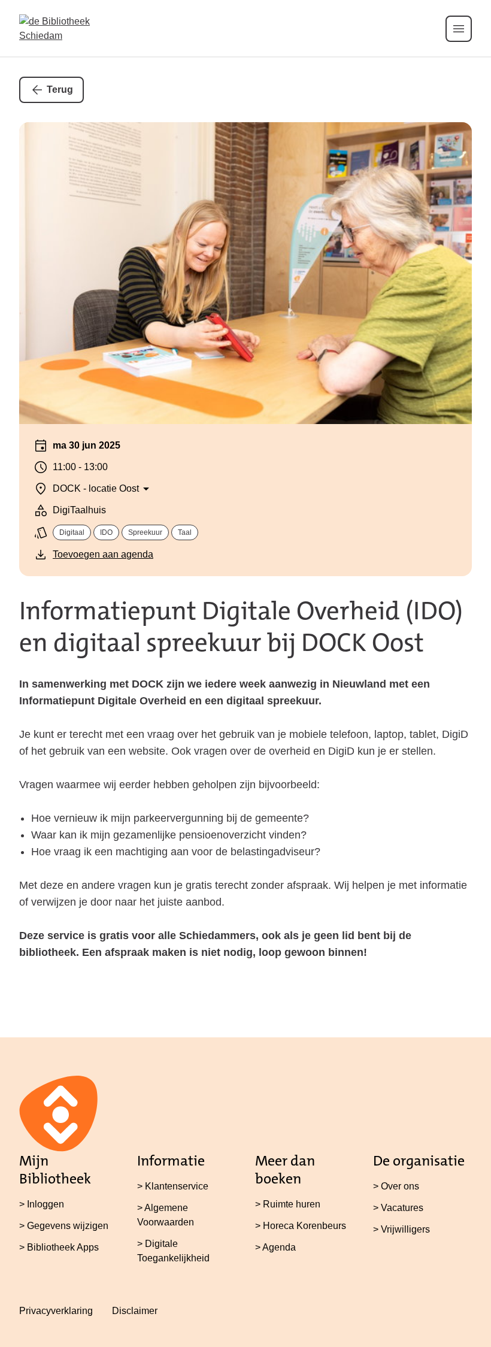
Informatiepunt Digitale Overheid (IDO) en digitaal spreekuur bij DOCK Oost (241, 626)
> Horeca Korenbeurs (300, 1226)
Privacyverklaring (56, 1311)
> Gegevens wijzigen (63, 1226)
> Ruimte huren (287, 1204)
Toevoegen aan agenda (103, 554)
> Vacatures (398, 1208)
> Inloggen (41, 1204)
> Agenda (275, 1247)
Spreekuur (145, 532)
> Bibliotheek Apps (59, 1247)
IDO (106, 532)
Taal (185, 532)
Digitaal (71, 532)
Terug (60, 89)
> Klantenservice (172, 1186)
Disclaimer (134, 1311)
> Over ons (396, 1186)
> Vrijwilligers (401, 1229)
